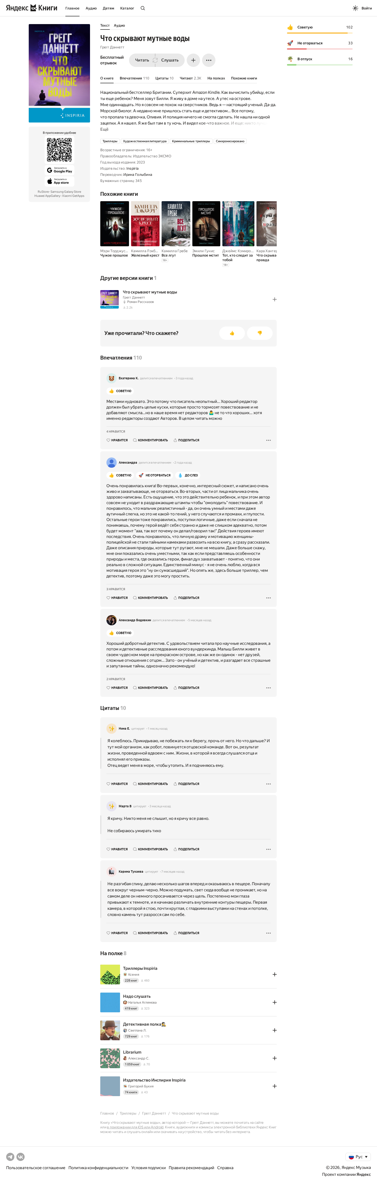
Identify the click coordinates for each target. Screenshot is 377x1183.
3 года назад (184, 378)
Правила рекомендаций (191, 1167)
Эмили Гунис (203, 251)
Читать (142, 60)
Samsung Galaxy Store (66, 191)
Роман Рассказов (140, 302)
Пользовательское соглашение (35, 1167)
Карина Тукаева (131, 871)
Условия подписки (148, 1167)
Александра (128, 462)
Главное (72, 8)
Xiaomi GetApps (73, 196)
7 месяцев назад (172, 871)
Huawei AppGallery (47, 196)
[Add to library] (275, 299)
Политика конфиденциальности (98, 1167)
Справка (225, 1167)
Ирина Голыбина (137, 174)
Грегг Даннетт (112, 47)
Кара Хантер (267, 251)
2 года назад (183, 462)
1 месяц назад (157, 728)
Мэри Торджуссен (116, 251)
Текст (105, 25)
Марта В (125, 806)
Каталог (127, 8)
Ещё (104, 129)
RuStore (43, 191)
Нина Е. (124, 728)
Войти (367, 8)
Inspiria (132, 168)
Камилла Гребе (175, 251)
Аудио (91, 8)
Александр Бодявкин (135, 620)
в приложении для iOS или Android (135, 1127)
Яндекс (363, 1174)
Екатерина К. (128, 378)
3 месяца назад (160, 806)
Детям (108, 8)
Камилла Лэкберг (146, 251)
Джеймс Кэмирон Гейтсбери (247, 251)
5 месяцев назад (199, 620)
